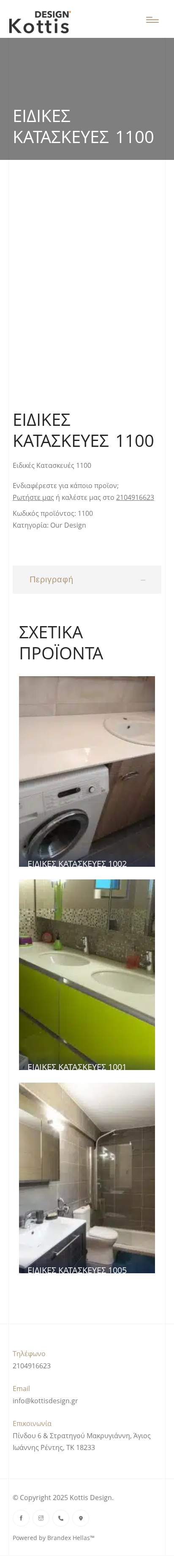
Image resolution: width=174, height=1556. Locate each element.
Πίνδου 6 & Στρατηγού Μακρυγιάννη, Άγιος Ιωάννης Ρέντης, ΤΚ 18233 (82, 1441)
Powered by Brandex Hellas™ (54, 1538)
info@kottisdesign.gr (45, 1400)
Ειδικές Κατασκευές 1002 (77, 863)
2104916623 (135, 497)
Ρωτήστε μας (33, 497)
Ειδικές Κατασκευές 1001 (77, 1067)
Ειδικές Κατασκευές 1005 (77, 1270)
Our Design (68, 525)
